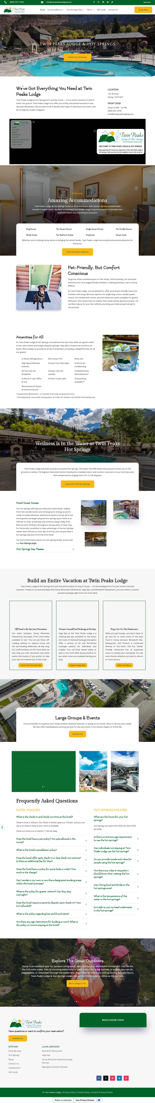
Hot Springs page (28, 543)
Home (42, 10)
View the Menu (124, 665)
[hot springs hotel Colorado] (93, 513)
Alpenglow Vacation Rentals (54, 1067)
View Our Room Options (78, 252)
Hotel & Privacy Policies (102, 1092)
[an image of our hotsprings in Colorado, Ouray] (126, 509)
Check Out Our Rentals (30, 665)
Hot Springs (14, 1055)
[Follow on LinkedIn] (107, 2)
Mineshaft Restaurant (52, 1051)
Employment (14, 1067)
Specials (147, 2)
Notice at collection (63, 1100)
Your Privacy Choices (84, 1100)
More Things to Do (77, 985)
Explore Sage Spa (77, 665)
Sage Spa (46, 1055)
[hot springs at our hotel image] (96, 539)
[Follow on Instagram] (103, 2)
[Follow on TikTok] (112, 2)
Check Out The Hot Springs (77, 484)
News (11, 1059)
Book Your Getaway (77, 57)
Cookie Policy (83, 1092)
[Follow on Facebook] (94, 2)
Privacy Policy (69, 1092)
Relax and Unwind (77, 959)
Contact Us (113, 10)
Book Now (143, 9)
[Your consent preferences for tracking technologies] (2, 827)
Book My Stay (15, 1051)
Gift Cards (101, 10)
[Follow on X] (98, 2)
